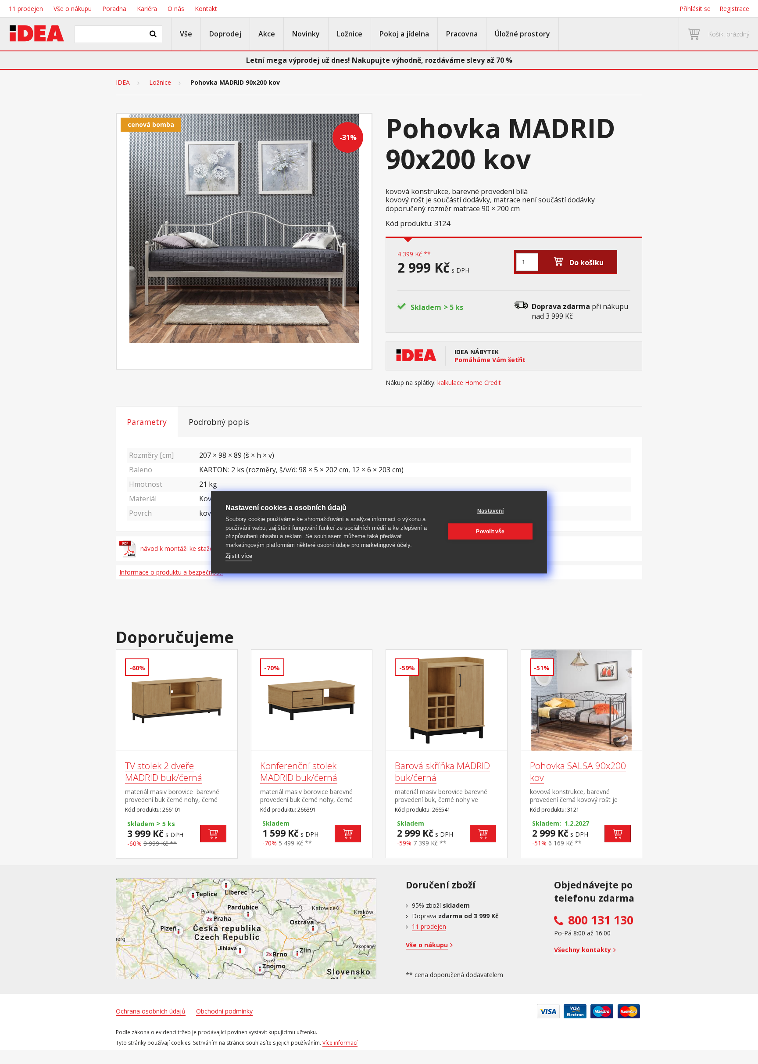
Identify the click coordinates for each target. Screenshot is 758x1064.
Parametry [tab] (147, 422)
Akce (266, 34)
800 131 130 (600, 920)
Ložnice (349, 34)
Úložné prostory (522, 34)
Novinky (306, 34)
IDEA (123, 82)
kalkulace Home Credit (469, 382)
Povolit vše (490, 531)
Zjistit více (238, 556)
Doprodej (225, 34)
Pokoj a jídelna (404, 34)
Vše (186, 34)
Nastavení (490, 511)
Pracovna (462, 34)
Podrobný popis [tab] (219, 422)
